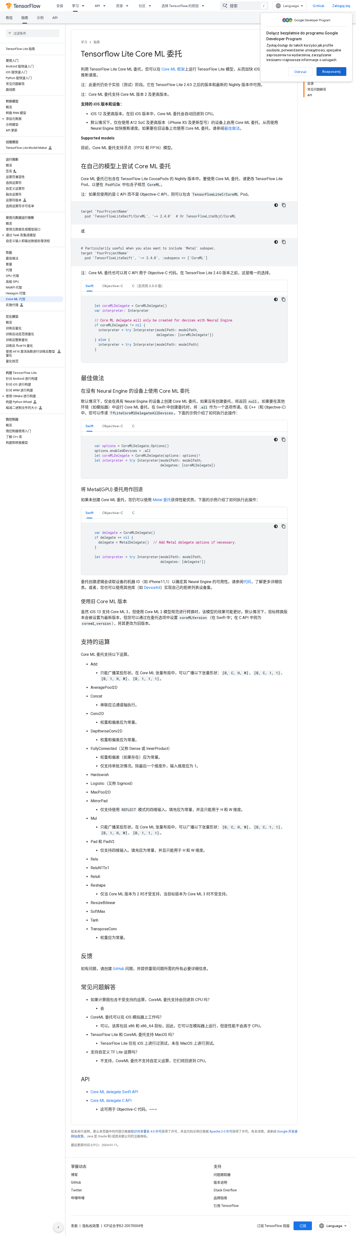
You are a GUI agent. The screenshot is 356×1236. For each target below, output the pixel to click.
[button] (31, 119)
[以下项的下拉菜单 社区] (151, 6)
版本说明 (220, 1182)
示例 (40, 18)
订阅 (302, 1226)
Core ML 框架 (173, 69)
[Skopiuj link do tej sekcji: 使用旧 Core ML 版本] (132, 602)
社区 (142, 6)
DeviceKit (152, 587)
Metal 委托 (162, 500)
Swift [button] (89, 286)
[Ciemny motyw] (276, 205)
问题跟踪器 (222, 1175)
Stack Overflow (225, 1190)
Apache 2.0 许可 (220, 1131)
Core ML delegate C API (111, 1100)
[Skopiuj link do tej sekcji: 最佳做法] (109, 379)
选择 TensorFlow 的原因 (180, 6)
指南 (24, 18)
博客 (74, 1175)
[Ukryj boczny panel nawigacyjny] (58, 1227)
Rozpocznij (331, 71)
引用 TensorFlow (226, 1206)
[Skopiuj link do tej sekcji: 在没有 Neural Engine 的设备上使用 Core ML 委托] (194, 391)
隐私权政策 (90, 1226)
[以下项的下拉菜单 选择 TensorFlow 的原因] (204, 6)
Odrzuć (300, 72)
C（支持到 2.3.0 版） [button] (148, 286)
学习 (75, 6)
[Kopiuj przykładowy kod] (284, 205)
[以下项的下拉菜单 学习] (84, 6)
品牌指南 (220, 1198)
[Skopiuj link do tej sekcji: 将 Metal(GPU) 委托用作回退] (148, 490)
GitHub (319, 6)
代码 (247, 581)
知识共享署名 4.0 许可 (146, 1131)
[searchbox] (32, 33)
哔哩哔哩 (78, 1198)
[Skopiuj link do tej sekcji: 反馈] (97, 957)
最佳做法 (232, 128)
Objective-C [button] (112, 286)
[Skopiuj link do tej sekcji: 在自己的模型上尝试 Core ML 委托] (175, 167)
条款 (74, 1226)
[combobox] (244, 5)
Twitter (76, 1190)
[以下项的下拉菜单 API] (106, 6)
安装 (59, 6)
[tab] (89, 285)
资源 (119, 6)
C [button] (133, 426)
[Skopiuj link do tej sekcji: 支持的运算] (115, 642)
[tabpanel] (184, 329)
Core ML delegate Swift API (114, 1092)
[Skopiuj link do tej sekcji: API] (94, 1080)
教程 (9, 18)
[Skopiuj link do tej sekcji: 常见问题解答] (120, 988)
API (97, 6)
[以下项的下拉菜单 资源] (128, 6)
